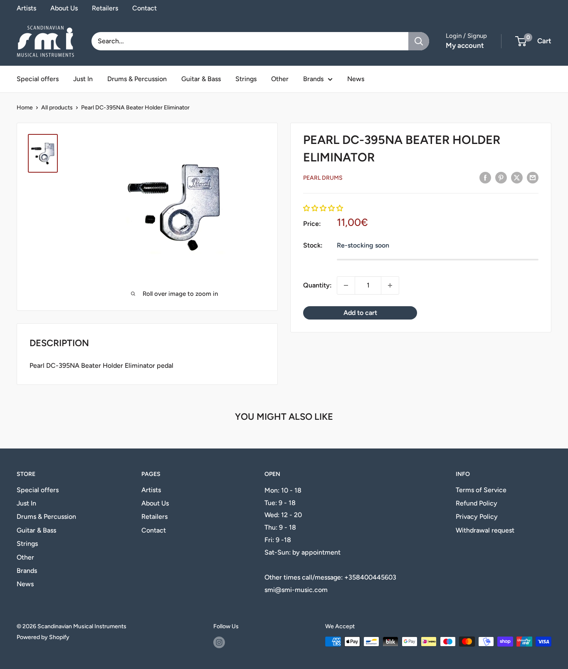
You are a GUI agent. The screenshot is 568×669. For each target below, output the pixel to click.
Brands (313, 79)
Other (280, 79)
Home (25, 107)
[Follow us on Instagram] (219, 642)
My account (465, 45)
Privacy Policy (477, 516)
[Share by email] (532, 177)
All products (57, 107)
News (355, 79)
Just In (83, 79)
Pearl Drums (323, 177)
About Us (64, 8)
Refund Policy (476, 503)
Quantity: (317, 285)
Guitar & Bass (201, 79)
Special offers (38, 79)
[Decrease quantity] (346, 285)
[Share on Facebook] (485, 177)
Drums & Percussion (137, 79)
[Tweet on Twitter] (517, 177)
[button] (323, 208)
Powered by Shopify (43, 637)
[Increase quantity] (390, 285)
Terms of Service (481, 490)
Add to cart (360, 313)
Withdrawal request (485, 530)
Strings (246, 79)
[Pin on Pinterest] (501, 177)
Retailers (105, 8)
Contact (144, 8)
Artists (26, 8)
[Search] (418, 41)
